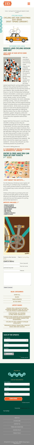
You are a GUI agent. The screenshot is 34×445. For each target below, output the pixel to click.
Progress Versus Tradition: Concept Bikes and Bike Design (17, 326)
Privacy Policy (17, 433)
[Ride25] (7, 5)
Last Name (6, 348)
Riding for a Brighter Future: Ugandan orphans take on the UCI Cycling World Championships (17, 310)
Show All (17, 294)
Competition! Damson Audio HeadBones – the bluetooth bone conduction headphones (17, 318)
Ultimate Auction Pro (24, 408)
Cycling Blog (25, 257)
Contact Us (17, 423)
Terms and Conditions (17, 427)
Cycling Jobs (17, 420)
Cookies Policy (17, 430)
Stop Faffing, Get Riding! (17, 314)
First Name (6, 343)
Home (6, 11)
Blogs (4, 258)
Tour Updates (17, 299)
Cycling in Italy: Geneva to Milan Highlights (17, 322)
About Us (17, 417)
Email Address (15, 338)
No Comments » (7, 260)
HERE (9, 157)
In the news (17, 301)
